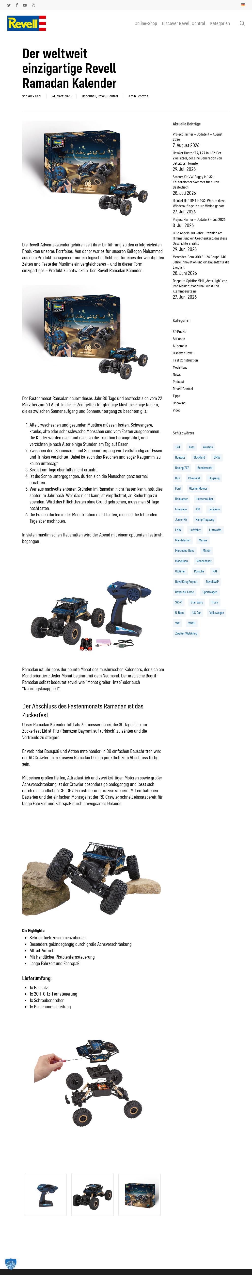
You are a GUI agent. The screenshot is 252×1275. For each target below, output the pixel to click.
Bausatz (180, 457)
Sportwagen (210, 592)
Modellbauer (203, 561)
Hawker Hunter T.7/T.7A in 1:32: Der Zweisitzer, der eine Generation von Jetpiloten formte (197, 158)
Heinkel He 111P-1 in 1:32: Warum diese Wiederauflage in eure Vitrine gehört (199, 203)
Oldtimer (180, 571)
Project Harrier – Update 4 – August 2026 (197, 137)
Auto (191, 447)
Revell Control (108, 96)
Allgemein (180, 346)
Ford (178, 488)
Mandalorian (182, 540)
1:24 (177, 447)
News (177, 374)
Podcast (178, 381)
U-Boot (179, 613)
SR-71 (178, 602)
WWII (191, 623)
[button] (11, 1264)
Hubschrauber (204, 499)
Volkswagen (216, 613)
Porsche (199, 571)
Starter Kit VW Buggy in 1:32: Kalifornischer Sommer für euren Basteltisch (196, 182)
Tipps (176, 396)
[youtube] (25, 5)
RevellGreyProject (186, 582)
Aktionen (179, 339)
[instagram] (33, 5)
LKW (178, 530)
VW (177, 623)
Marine (203, 540)
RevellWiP (212, 582)
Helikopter (181, 499)
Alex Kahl (34, 96)
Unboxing (179, 403)
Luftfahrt (195, 530)
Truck (214, 602)
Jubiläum (214, 509)
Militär (207, 550)
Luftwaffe (215, 530)
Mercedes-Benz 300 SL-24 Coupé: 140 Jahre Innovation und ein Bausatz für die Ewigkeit (201, 262)
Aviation (208, 447)
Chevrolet (194, 478)
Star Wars (197, 602)
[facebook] (17, 5)
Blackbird (199, 457)
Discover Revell (184, 353)
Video (177, 410)
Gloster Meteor (198, 488)
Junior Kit (181, 519)
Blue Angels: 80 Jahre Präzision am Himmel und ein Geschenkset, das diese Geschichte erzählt (200, 238)
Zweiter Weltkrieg (186, 633)
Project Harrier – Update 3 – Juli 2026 (199, 219)
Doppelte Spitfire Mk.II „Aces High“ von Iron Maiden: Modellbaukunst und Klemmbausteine (200, 286)
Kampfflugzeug (205, 519)
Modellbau (88, 96)
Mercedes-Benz (184, 550)
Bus (177, 478)
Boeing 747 (182, 468)
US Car (196, 613)
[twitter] (9, 5)
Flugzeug (214, 478)
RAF (215, 571)
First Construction (185, 360)
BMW (217, 457)
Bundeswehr (204, 468)
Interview (181, 509)
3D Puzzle (180, 331)
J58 (197, 509)
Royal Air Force (184, 592)
